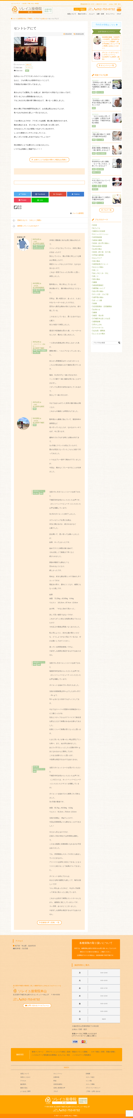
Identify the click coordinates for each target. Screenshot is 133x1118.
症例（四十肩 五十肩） (103, 252)
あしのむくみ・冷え (101, 273)
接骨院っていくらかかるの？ (28, 226)
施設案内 (23, 1084)
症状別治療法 (58, 1084)
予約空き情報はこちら (105, 25)
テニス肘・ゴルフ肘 (101, 294)
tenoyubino (98, 246)
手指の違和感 (98, 255)
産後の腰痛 (98, 240)
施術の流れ (24, 1088)
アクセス (23, 1081)
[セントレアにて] (75, 194)
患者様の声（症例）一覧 (50, 922)
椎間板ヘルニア (99, 288)
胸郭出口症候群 (99, 231)
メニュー (92, 14)
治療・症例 (100, 14)
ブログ (119, 14)
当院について (71, 14)
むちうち (97, 228)
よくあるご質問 (25, 1091)
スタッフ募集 (90, 1084)
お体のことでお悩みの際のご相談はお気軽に (50, 160)
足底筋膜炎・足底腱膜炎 (103, 306)
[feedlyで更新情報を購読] (15, 207)
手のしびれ (98, 324)
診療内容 (56, 1077)
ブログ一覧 (107, 210)
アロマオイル (98, 327)
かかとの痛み (98, 267)
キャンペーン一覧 (107, 65)
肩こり (96, 276)
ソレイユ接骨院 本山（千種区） (68, 1115)
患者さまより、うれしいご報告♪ (29, 220)
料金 (55, 1081)
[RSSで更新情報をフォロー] (19, 207)
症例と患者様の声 (59, 1088)
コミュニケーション (101, 234)
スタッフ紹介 (90, 1077)
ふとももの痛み (99, 334)
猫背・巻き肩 (98, 315)
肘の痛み (97, 279)
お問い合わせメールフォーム (38, 1005)
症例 (95, 225)
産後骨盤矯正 (98, 285)
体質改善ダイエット (101, 264)
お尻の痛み (98, 249)
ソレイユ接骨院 (78, 213)
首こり (96, 270)
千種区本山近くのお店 (102, 318)
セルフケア (98, 258)
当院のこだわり (25, 1077)
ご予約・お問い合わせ (93, 1091)
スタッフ (80, 9)
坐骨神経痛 (98, 237)
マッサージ (29, 67)
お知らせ (28, 64)
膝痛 (95, 312)
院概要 (88, 1073)
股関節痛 (97, 321)
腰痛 (27, 70)
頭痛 (95, 303)
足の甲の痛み (98, 291)
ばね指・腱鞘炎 (99, 330)
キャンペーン (110, 14)
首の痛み (97, 261)
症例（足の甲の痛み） (102, 243)
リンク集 (89, 1081)
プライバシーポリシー (93, 1088)
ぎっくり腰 (98, 300)
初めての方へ (82, 14)
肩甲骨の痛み (98, 297)
